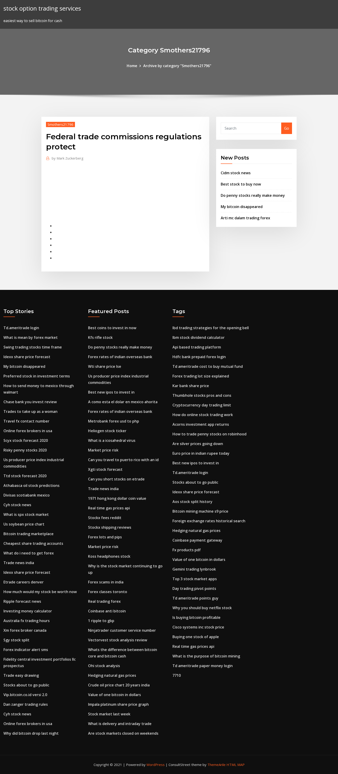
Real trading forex (104, 601)
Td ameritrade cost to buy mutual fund (207, 366)
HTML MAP (235, 764)
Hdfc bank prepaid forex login (199, 356)
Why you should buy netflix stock (202, 607)
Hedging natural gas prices (112, 675)
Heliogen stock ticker (107, 430)
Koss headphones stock (109, 556)
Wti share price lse (104, 366)
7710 (176, 675)
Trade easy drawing (21, 675)
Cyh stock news (17, 504)
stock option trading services (42, 8)
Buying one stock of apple (195, 636)
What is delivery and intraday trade (120, 723)
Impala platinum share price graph (118, 704)
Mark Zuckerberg (67, 158)
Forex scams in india (105, 582)
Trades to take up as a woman (30, 411)
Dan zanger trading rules (25, 704)
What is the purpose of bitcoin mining (206, 656)
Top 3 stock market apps (194, 578)
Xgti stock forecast (105, 469)
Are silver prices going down (197, 443)
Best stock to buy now (241, 184)
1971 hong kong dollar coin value (117, 498)
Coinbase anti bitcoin (107, 611)
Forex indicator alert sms (25, 649)
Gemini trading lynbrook (194, 569)
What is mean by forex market (30, 337)
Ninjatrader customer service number (122, 630)
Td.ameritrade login (21, 327)
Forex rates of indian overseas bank (120, 356)
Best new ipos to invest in (111, 392)
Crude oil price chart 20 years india (119, 685)
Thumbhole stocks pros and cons (201, 395)
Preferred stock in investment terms (36, 376)
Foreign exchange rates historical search (208, 520)
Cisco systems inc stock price (198, 627)
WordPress (155, 764)
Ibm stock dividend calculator (198, 337)
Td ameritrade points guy (195, 598)
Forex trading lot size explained (200, 376)
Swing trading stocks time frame (32, 347)
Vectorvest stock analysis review (117, 640)
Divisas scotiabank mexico (26, 495)
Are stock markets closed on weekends (123, 733)
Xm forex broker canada (24, 630)
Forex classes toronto (107, 591)
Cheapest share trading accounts (33, 543)
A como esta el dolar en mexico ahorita (123, 401)
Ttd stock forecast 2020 (24, 475)
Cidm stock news (236, 172)
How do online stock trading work (202, 414)
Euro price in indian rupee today (200, 453)
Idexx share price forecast (26, 356)
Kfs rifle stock (100, 337)
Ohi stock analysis (104, 665)
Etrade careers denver (23, 582)
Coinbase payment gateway (197, 540)
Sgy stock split (16, 640)
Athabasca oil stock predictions (31, 485)
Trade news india (18, 562)
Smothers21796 (60, 124)
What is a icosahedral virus (111, 440)
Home (132, 65)
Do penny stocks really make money (253, 195)
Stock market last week (109, 714)
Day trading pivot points (194, 588)
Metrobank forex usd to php (113, 421)
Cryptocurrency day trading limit (201, 405)
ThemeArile (216, 764)
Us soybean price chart (23, 524)
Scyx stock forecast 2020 (25, 440)
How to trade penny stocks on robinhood (209, 434)
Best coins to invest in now (112, 327)
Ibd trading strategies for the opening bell (210, 327)
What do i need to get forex (28, 553)
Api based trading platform (196, 347)
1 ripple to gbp (101, 620)
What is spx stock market (26, 514)
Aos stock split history (192, 501)
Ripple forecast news (22, 601)
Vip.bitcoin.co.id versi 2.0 (25, 694)
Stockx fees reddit (104, 517)
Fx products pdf (186, 549)
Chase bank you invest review (30, 401)
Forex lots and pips (105, 537)
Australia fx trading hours (26, 620)
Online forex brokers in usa (27, 430)
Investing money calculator (27, 611)
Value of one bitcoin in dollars (114, 694)
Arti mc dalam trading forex (245, 217)
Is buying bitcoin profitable (196, 617)
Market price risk (103, 450)
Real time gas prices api (109, 508)
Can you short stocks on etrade (116, 479)
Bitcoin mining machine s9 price (200, 511)
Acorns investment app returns (200, 424)
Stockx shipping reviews (109, 527)
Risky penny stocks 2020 (25, 450)
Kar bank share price (190, 385)
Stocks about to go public (26, 685)
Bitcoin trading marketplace (28, 533)
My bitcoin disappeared (242, 206)
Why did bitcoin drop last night (31, 733)
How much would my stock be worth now (40, 591)
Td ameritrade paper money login (202, 665)
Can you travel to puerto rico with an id (123, 459)
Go (286, 128)
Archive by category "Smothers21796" (177, 65)
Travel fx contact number (26, 421)
